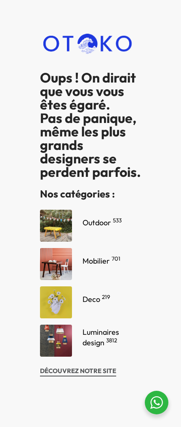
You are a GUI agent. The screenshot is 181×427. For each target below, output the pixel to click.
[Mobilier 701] (56, 264)
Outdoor (102, 222)
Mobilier (101, 261)
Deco (96, 299)
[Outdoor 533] (56, 226)
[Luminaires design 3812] (56, 341)
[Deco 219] (56, 302)
